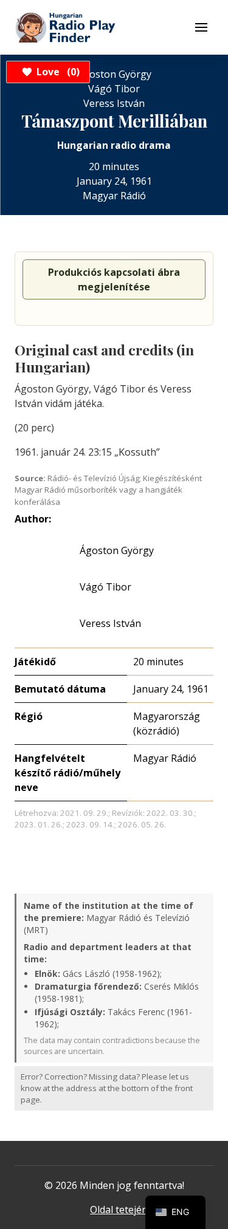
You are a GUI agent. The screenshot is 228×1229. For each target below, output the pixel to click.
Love (56, 71)
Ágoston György (117, 550)
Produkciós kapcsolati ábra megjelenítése (114, 279)
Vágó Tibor (105, 587)
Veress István (110, 623)
